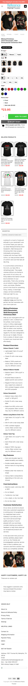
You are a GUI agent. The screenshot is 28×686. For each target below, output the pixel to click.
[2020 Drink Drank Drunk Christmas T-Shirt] (7, 179)
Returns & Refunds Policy (9, 612)
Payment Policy (6, 638)
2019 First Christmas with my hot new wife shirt (7, 220)
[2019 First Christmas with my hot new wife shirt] (7, 208)
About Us (4, 609)
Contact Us (4, 631)
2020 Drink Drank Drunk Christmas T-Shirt (6, 190)
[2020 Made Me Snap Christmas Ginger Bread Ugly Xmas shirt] (21, 179)
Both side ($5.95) (10, 105)
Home (3, 34)
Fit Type (3, 50)
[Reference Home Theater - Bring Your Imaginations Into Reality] (14, 6)
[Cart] (25, 6)
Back (6, 103)
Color (3, 85)
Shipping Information (7, 634)
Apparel (9, 34)
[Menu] (2, 6)
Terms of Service (6, 618)
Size (2, 74)
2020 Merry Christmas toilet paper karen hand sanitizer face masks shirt (7, 162)
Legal (2, 644)
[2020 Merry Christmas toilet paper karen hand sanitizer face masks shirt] (7, 149)
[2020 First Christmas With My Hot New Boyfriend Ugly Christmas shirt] (21, 149)
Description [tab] (6, 231)
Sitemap (3, 622)
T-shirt (16, 34)
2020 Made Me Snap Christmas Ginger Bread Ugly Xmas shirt (20, 191)
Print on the (5, 97)
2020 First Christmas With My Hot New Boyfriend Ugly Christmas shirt (20, 162)
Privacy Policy (5, 615)
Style (3, 58)
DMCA (3, 641)
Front (6, 100)
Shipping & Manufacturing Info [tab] (11, 235)
